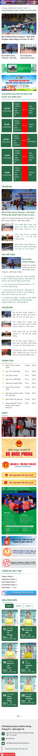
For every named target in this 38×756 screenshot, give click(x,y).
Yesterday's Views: (9, 579)
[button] (2, 74)
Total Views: (6, 587)
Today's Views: (7, 576)
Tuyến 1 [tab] (9, 606)
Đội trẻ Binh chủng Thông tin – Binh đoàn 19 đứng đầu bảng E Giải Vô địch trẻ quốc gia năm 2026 (9, 57)
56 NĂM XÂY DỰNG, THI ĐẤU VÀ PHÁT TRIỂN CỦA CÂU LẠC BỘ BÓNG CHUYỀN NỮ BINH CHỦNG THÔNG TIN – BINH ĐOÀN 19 (19, 300)
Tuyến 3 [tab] (28, 606)
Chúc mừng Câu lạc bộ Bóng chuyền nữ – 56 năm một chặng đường (25, 236)
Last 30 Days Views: (9, 585)
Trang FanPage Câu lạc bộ (16, 749)
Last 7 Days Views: (8, 582)
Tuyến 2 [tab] (19, 606)
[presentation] (6, 27)
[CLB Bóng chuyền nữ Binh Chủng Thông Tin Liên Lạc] (19, 2)
